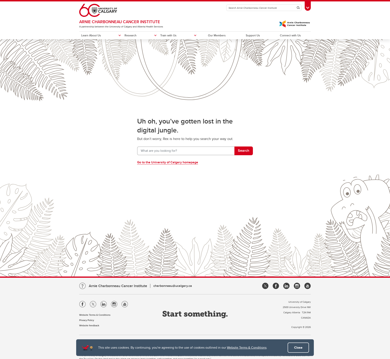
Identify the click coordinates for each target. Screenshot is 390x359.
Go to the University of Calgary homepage (167, 162)
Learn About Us (91, 35)
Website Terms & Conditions (246, 347)
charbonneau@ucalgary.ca (172, 285)
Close (298, 347)
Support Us (253, 35)
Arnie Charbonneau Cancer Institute (119, 22)
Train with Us (168, 35)
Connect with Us (290, 35)
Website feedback (89, 325)
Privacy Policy (86, 320)
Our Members (217, 35)
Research (130, 35)
